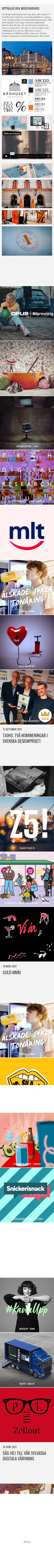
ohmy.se (27, 1541)
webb (4, 20)
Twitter (30, 280)
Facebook (24, 280)
